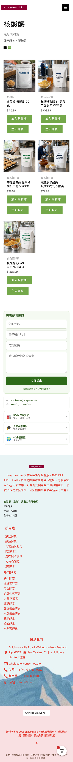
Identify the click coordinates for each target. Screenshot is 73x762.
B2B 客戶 (8, 506)
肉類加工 (11, 551)
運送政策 (50, 735)
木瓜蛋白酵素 (12, 613)
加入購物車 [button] (19, 118)
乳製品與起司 (13, 546)
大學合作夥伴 (10, 510)
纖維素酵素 (11, 584)
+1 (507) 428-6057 (21, 404)
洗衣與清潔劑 (13, 556)
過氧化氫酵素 (12, 594)
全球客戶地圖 (10, 515)
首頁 (6, 34)
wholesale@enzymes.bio (24, 400)
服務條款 (27, 735)
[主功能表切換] (65, 7)
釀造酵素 (11, 541)
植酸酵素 (9, 623)
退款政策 (38, 735)
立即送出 (36, 381)
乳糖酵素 (9, 603)
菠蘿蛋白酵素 (12, 608)
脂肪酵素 (9, 618)
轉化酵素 (9, 579)
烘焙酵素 (11, 536)
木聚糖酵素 (11, 628)
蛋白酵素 (9, 589)
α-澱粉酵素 (11, 598)
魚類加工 (11, 566)
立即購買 (17, 129)
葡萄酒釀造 (12, 561)
